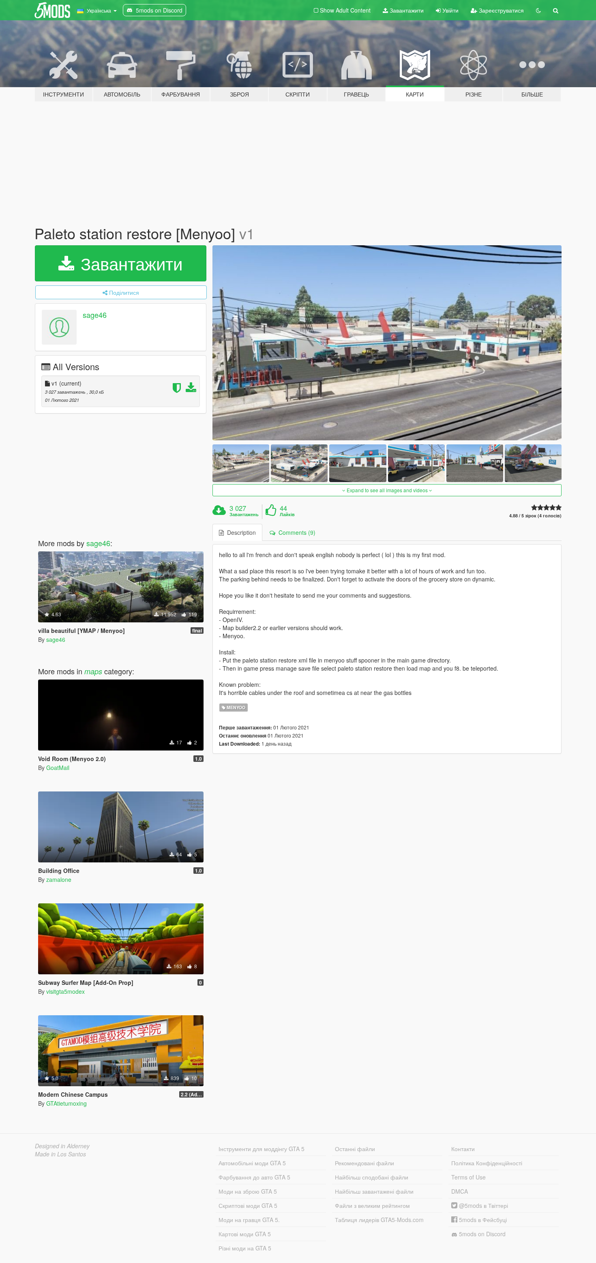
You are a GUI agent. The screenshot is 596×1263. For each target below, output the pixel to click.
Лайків (287, 514)
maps (93, 671)
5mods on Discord (481, 1234)
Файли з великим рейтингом (372, 1205)
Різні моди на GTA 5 (245, 1248)
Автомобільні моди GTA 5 (252, 1163)
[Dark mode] (538, 10)
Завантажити (406, 10)
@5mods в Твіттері (482, 1205)
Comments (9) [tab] (295, 532)
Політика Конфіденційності (486, 1163)
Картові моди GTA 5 (245, 1234)
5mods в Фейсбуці (482, 1220)
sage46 (95, 314)
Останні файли (355, 1149)
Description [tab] (240, 532)
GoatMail (57, 767)
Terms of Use (468, 1177)
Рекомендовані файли (364, 1163)
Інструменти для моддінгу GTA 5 (261, 1149)
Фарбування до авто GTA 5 (254, 1177)
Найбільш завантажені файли (374, 1191)
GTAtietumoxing (66, 1103)
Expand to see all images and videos (387, 490)
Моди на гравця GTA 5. (249, 1220)
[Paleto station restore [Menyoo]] (387, 342)
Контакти (463, 1149)
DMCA (459, 1191)
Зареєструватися (500, 10)
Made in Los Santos (60, 1154)
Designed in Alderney (62, 1146)
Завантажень (244, 514)
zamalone (58, 879)
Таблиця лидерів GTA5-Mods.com (379, 1220)
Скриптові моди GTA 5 (248, 1205)
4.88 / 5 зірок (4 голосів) (535, 515)
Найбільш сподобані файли (371, 1177)
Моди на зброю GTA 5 (248, 1191)
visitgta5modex (65, 991)
